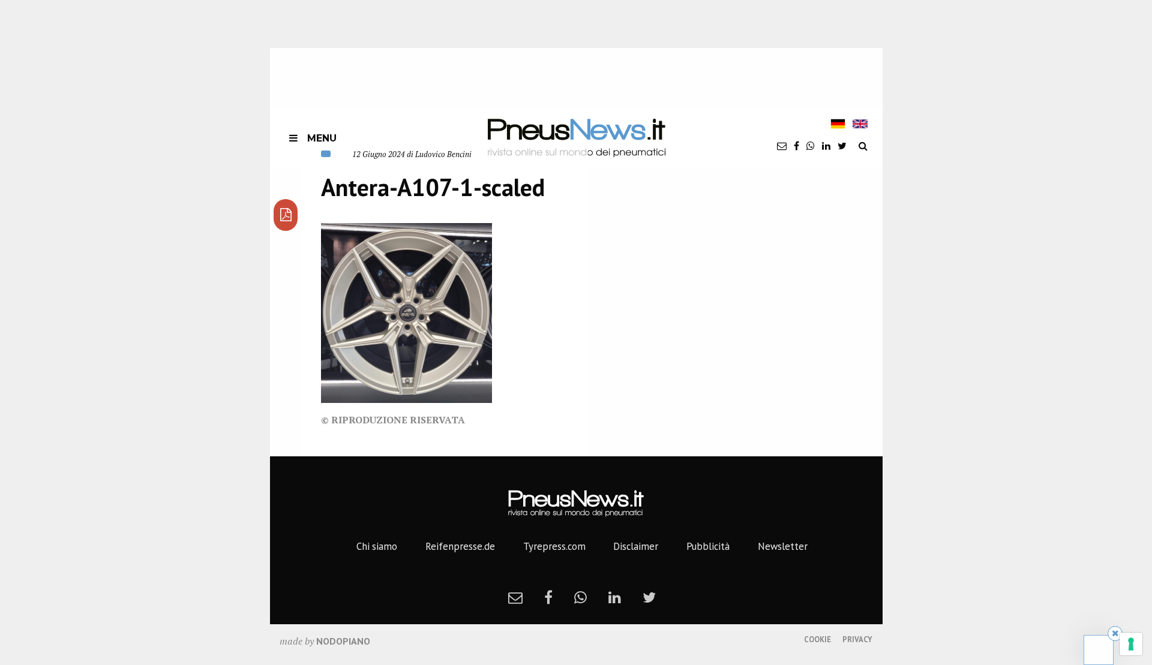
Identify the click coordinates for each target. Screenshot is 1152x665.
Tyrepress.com (554, 546)
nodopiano (343, 641)
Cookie (817, 639)
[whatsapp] (810, 145)
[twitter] (842, 145)
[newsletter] (782, 145)
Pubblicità (708, 546)
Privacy (857, 639)
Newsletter (783, 546)
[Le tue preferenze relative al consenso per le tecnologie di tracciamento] (1131, 644)
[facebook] (796, 145)
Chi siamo (376, 546)
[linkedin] (826, 145)
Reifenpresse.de (460, 546)
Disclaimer (635, 546)
